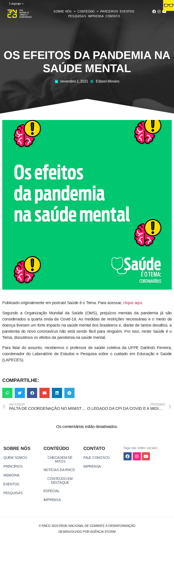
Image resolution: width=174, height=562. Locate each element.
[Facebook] (154, 11)
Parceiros (109, 11)
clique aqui (132, 303)
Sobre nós (62, 11)
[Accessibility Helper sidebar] (168, 5)
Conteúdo (85, 11)
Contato (113, 16)
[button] (7, 393)
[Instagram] (159, 11)
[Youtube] (164, 11)
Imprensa (96, 16)
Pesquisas (77, 16)
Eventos (127, 11)
